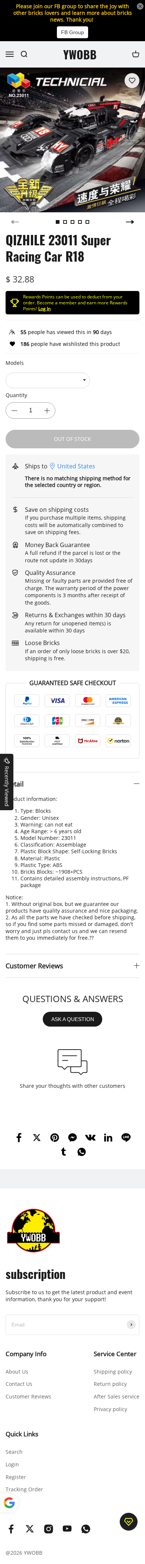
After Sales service (116, 1396)
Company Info (26, 1353)
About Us (17, 1371)
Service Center (115, 1353)
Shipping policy (113, 1371)
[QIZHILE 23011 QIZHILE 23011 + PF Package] (48, 380)
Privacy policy (110, 1409)
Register (16, 1476)
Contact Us (19, 1383)
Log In (44, 308)
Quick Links (22, 1434)
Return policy (110, 1383)
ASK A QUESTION (72, 1019)
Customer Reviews (28, 1396)
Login (12, 1464)
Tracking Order (24, 1489)
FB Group (72, 32)
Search (14, 1451)
